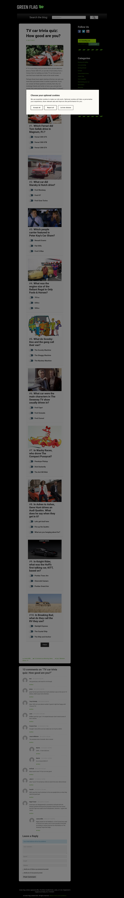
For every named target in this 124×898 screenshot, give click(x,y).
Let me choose (65, 107)
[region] (62, 102)
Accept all (36, 107)
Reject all (50, 107)
